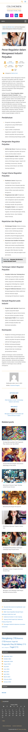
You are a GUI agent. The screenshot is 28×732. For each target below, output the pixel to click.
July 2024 (6, 666)
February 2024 (8, 679)
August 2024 (7, 664)
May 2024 (6, 671)
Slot (3, 647)
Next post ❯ (14, 406)
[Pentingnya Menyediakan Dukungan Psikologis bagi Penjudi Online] (14, 539)
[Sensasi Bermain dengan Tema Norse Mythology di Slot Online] (14, 455)
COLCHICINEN (14, 6)
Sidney (21, 644)
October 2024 (7, 659)
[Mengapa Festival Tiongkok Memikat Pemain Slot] (14, 560)
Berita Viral (11, 27)
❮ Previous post (14, 393)
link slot (4, 692)
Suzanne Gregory (10, 62)
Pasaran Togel (12, 641)
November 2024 (8, 656)
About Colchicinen (7, 725)
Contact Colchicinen (17, 725)
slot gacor (7, 647)
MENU (3, 21)
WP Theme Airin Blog (21, 729)
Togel (14, 647)
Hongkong (9, 638)
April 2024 (6, 674)
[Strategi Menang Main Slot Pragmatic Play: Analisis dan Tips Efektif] (14, 433)
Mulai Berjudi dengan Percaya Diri (12, 506)
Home (4, 27)
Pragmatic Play (9, 644)
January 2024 (7, 682)
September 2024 (8, 661)
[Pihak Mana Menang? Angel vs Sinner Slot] (14, 517)
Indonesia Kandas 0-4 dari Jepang (13, 617)
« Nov (3, 721)
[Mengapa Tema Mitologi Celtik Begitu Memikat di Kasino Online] (14, 581)
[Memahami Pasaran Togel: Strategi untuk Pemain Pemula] (14, 476)
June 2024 (6, 669)
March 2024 (7, 676)
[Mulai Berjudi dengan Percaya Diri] (14, 498)
